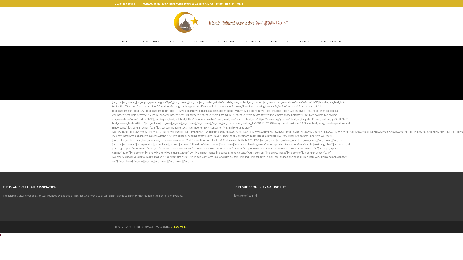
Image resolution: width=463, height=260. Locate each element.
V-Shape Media (179, 226)
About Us (176, 41)
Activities (253, 41)
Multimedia (226, 41)
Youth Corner (331, 41)
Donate (304, 41)
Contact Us (279, 41)
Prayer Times (150, 41)
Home (126, 41)
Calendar (201, 41)
